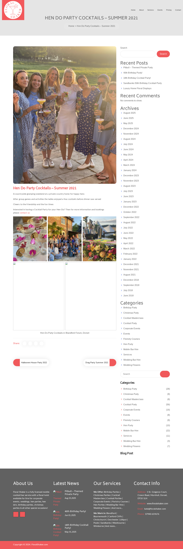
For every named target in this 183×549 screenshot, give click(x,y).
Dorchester (113, 520)
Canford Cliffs (115, 516)
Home (133, 10)
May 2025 (128, 123)
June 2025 (128, 118)
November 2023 (131, 181)
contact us (25, 213)
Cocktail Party (130, 323)
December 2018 (131, 280)
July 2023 (128, 191)
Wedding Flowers (131, 365)
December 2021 (131, 264)
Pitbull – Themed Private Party (138, 67)
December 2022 (131, 207)
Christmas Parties (102, 495)
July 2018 (128, 290)
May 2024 (128, 155)
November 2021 (131, 269)
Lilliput (123, 520)
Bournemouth (100, 516)
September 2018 (131, 285)
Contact (178, 10)
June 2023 (128, 196)
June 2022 (128, 233)
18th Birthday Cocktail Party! (137, 78)
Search (123, 48)
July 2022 (128, 228)
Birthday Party (130, 307)
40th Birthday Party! (132, 73)
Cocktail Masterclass (133, 318)
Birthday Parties (111, 492)
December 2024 (131, 128)
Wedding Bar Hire (132, 360)
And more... (117, 508)
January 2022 (130, 259)
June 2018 (128, 295)
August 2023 (129, 186)
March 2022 (129, 248)
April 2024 (128, 160)
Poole (96, 523)
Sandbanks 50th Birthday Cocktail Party (142, 83)
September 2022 (131, 217)
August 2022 (129, 222)
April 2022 (128, 243)
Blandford (111, 513)
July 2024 (128, 144)
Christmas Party (131, 313)
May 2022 (128, 238)
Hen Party (128, 344)
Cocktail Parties (114, 498)
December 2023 (131, 175)
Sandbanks (106, 523)
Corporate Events (131, 328)
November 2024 (131, 134)
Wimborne (99, 526)
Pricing (168, 10)
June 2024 (128, 149)
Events (160, 10)
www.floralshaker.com (153, 503)
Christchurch (100, 520)
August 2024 (129, 139)
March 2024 (129, 165)
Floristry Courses (131, 339)
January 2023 (130, 201)
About (141, 10)
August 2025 (129, 113)
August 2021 (129, 275)
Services (150, 10)
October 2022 (129, 212)
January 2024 (130, 170)
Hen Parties (99, 505)
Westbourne (118, 523)
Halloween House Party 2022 (34, 362)
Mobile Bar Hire (131, 349)
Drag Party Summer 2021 (96, 362)
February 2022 (130, 254)
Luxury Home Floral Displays (137, 88)
